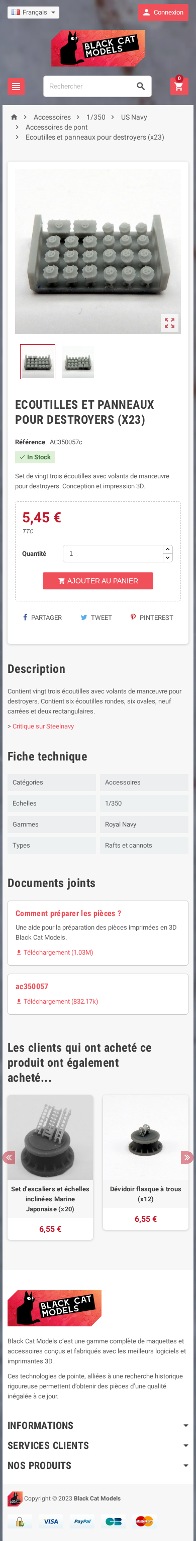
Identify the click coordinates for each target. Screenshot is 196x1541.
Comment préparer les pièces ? (68, 913)
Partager (46, 617)
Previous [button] (9, 1157)
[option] (50, 1167)
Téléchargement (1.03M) (54, 952)
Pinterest (155, 617)
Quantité (34, 553)
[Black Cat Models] (98, 48)
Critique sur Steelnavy (43, 726)
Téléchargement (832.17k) (57, 1001)
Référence (30, 442)
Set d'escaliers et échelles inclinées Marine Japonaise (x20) (50, 1199)
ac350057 (32, 986)
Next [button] (187, 1157)
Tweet (100, 617)
